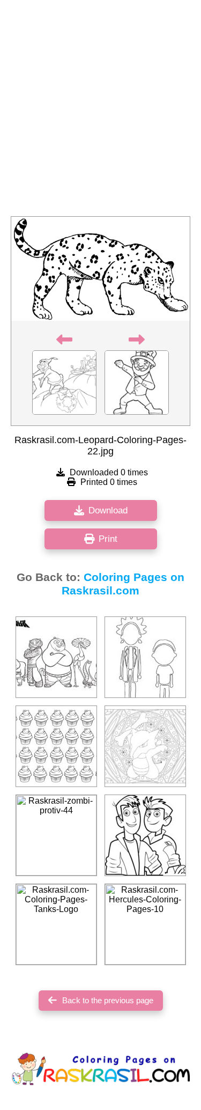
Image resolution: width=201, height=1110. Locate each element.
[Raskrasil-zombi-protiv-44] (56, 835)
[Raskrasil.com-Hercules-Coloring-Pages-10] (145, 924)
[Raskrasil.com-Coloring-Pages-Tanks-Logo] (56, 924)
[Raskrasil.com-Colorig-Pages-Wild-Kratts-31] (145, 835)
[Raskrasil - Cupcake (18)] (56, 746)
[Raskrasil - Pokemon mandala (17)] (145, 746)
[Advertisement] (100, 111)
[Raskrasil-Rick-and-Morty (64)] (145, 657)
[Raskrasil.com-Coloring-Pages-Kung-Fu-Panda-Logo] (56, 657)
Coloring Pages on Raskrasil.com (123, 584)
